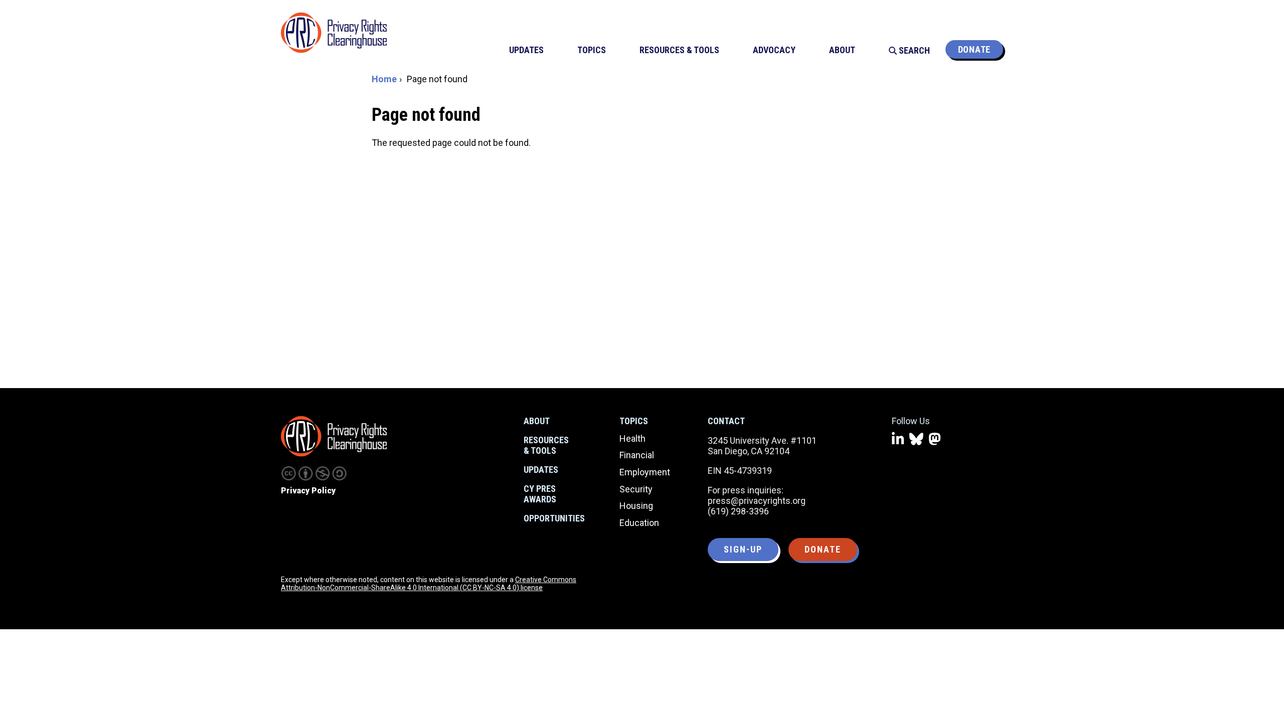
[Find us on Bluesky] (916, 439)
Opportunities (554, 518)
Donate (974, 49)
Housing (636, 505)
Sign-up (743, 549)
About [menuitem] (842, 50)
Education (639, 522)
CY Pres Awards (540, 494)
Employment (644, 472)
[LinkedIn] (898, 439)
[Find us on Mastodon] (934, 439)
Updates (541, 469)
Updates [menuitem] (526, 50)
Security (636, 489)
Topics (633, 421)
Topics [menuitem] (591, 50)
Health (632, 438)
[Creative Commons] (288, 473)
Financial (636, 455)
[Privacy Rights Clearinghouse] (334, 436)
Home (384, 79)
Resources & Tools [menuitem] (679, 50)
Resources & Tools (546, 445)
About (537, 421)
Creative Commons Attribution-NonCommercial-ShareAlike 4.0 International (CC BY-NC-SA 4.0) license (428, 584)
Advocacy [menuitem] (774, 50)
